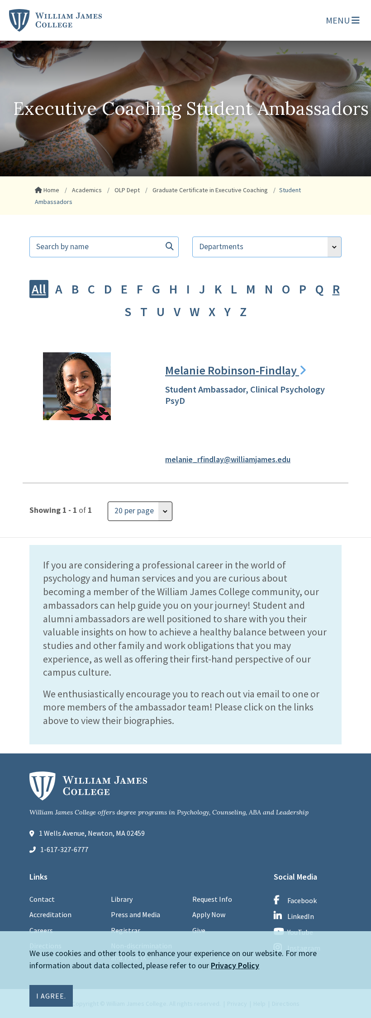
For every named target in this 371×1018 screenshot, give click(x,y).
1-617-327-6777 (64, 849)
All (39, 289)
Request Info (212, 899)
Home (50, 190)
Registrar (125, 930)
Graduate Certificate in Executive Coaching (209, 190)
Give (198, 930)
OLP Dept (126, 190)
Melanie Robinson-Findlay (232, 370)
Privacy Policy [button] (235, 965)
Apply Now (208, 914)
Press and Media (135, 914)
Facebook (302, 900)
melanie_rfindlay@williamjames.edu (227, 459)
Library (122, 899)
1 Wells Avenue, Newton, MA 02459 (92, 833)
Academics (86, 190)
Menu (339, 20)
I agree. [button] (51, 995)
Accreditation (50, 914)
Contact (42, 899)
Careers (41, 930)
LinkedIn (300, 916)
